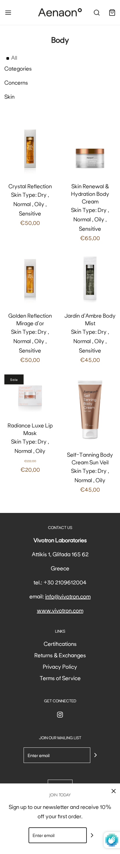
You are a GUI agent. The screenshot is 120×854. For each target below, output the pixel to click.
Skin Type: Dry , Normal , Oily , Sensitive (30, 204)
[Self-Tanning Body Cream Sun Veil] (90, 408)
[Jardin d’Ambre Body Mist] (90, 278)
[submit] (95, 755)
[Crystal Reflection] (30, 149)
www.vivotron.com (60, 610)
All (14, 57)
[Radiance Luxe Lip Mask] (30, 394)
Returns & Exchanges (60, 654)
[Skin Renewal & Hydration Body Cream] (90, 149)
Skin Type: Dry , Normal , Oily (30, 447)
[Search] (97, 12)
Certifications (60, 643)
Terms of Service (60, 677)
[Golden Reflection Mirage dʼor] (30, 278)
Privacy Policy (60, 666)
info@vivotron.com (68, 596)
